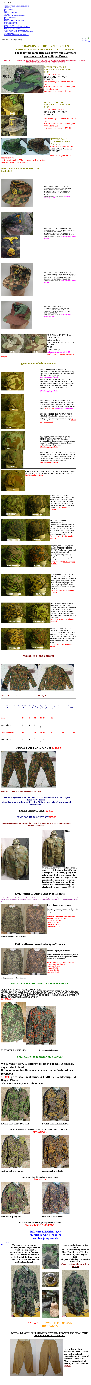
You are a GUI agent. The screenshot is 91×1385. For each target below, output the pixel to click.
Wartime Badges (9, 33)
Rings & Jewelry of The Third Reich (14, 28)
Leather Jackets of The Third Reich (14, 20)
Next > (7, 1243)
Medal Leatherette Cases (11, 23)
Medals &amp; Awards (10, 22)
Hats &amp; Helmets (10, 17)
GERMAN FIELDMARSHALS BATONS (16, 6)
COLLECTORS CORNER (12, 25)
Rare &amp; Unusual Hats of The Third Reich (17, 27)
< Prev (2, 1243)
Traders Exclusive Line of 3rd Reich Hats (16, 30)
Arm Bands (7, 7)
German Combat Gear (10, 12)
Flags (5, 11)
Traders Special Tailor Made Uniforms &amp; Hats (18, 31)
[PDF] (83, 40)
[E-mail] (89, 41)
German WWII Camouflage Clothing (14, 15)
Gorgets (6, 14)
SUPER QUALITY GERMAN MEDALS (16, 35)
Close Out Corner (9, 9)
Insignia (6, 19)
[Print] (86, 40)
